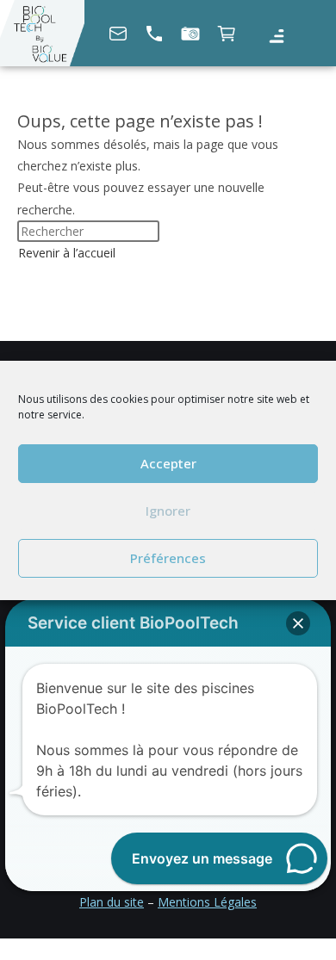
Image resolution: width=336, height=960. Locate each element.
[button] (276, 36)
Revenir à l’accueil (66, 253)
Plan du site (111, 902)
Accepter (168, 463)
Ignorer (168, 510)
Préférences (168, 558)
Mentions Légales (207, 902)
